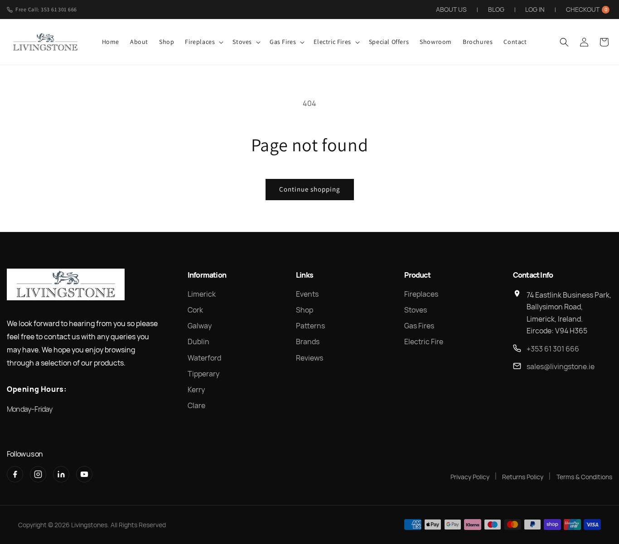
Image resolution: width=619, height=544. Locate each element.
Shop (304, 310)
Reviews (309, 358)
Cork (195, 310)
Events (307, 294)
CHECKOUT (586, 9)
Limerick (202, 294)
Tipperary (203, 374)
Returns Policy (522, 476)
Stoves (415, 310)
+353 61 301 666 (553, 349)
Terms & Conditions (584, 476)
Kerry (196, 390)
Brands (307, 342)
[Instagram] (38, 474)
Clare (196, 405)
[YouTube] (84, 474)
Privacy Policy (469, 476)
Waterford (204, 358)
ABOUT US (451, 9)
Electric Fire (423, 342)
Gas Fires (419, 326)
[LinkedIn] (61, 474)
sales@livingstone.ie (561, 366)
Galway (200, 326)
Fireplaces (421, 294)
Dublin (198, 342)
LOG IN (535, 9)
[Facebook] (15, 474)
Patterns (310, 326)
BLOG (496, 9)
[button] (203, 41)
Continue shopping (309, 189)
